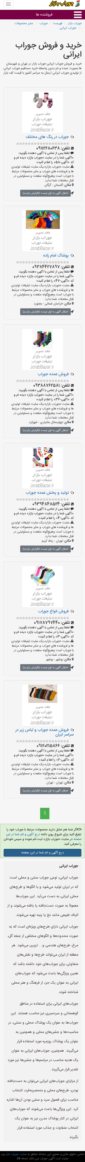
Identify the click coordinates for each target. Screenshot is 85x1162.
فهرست (57, 23)
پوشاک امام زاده (56, 255)
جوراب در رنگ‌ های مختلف (47, 137)
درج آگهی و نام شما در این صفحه (42, 852)
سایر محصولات (24, 23)
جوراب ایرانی (68, 28)
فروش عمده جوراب (53, 374)
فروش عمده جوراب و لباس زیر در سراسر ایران (44, 732)
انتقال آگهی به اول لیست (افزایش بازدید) (45, 193)
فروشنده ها (44, 15)
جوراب (43, 23)
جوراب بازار (75, 23)
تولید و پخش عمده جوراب (47, 492)
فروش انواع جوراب (53, 611)
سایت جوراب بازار (16, 1154)
